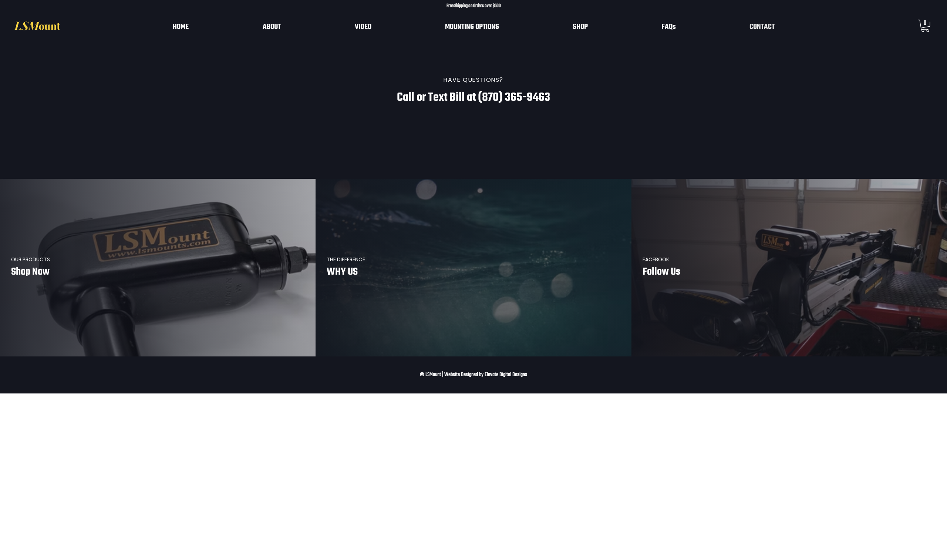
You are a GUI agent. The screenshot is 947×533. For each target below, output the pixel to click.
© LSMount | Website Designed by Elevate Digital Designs (473, 375)
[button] (925, 26)
